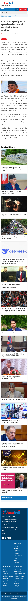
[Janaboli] (7, 3)
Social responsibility (8, 577)
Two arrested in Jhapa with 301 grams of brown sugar (14, 215)
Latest (17, 9)
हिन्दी (25, 9)
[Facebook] (3, 538)
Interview (17, 554)
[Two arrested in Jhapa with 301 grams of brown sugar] (14, 204)
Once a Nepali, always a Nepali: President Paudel (12, 378)
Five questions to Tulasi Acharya (12, 333)
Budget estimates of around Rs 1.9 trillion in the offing (12, 192)
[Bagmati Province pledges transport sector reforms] (14, 227)
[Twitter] (6, 538)
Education (17, 552)
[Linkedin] (10, 538)
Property (5, 580)
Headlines (6, 15)
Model (4, 570)
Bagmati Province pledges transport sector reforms (13, 238)
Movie (4, 582)
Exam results (18, 570)
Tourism (5, 584)
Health (16, 587)
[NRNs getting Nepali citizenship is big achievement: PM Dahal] (14, 344)
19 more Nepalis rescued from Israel (13, 399)
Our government (7, 575)
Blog (16, 561)
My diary (5, 585)
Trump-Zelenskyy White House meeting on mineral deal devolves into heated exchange (12, 286)
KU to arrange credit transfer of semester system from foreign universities (12, 169)
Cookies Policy (14, 598)
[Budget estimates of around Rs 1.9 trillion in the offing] (14, 182)
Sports (16, 557)
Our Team (4, 535)
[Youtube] (8, 538)
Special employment (20, 573)
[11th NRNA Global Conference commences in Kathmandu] (14, 411)
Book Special (18, 580)
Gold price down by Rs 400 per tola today (13, 468)
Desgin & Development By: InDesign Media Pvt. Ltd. (14, 593)
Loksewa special (19, 578)
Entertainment (18, 559)
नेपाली (21, 9)
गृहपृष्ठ (2, 15)
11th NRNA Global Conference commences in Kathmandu (11, 421)
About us (4, 533)
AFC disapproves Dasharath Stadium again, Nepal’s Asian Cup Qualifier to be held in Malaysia (13, 310)
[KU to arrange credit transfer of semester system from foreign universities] (14, 157)
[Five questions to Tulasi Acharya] (14, 323)
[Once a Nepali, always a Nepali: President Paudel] (14, 367)
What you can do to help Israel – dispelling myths (12, 491)
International (18, 555)
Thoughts (5, 573)
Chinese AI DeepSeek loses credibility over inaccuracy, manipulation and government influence (14, 261)
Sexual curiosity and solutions (19, 583)
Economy (17, 550)
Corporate (5, 578)
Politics (5, 572)
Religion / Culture (19, 577)
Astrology (17, 575)
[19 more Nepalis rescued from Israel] (14, 390)
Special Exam (18, 572)
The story (17, 562)
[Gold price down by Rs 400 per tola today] (14, 458)
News (16, 549)
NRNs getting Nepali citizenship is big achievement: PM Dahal (13, 355)
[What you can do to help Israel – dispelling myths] (14, 480)
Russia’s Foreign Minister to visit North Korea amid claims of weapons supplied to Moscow (13, 445)
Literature (17, 585)
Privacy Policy (23, 596)
